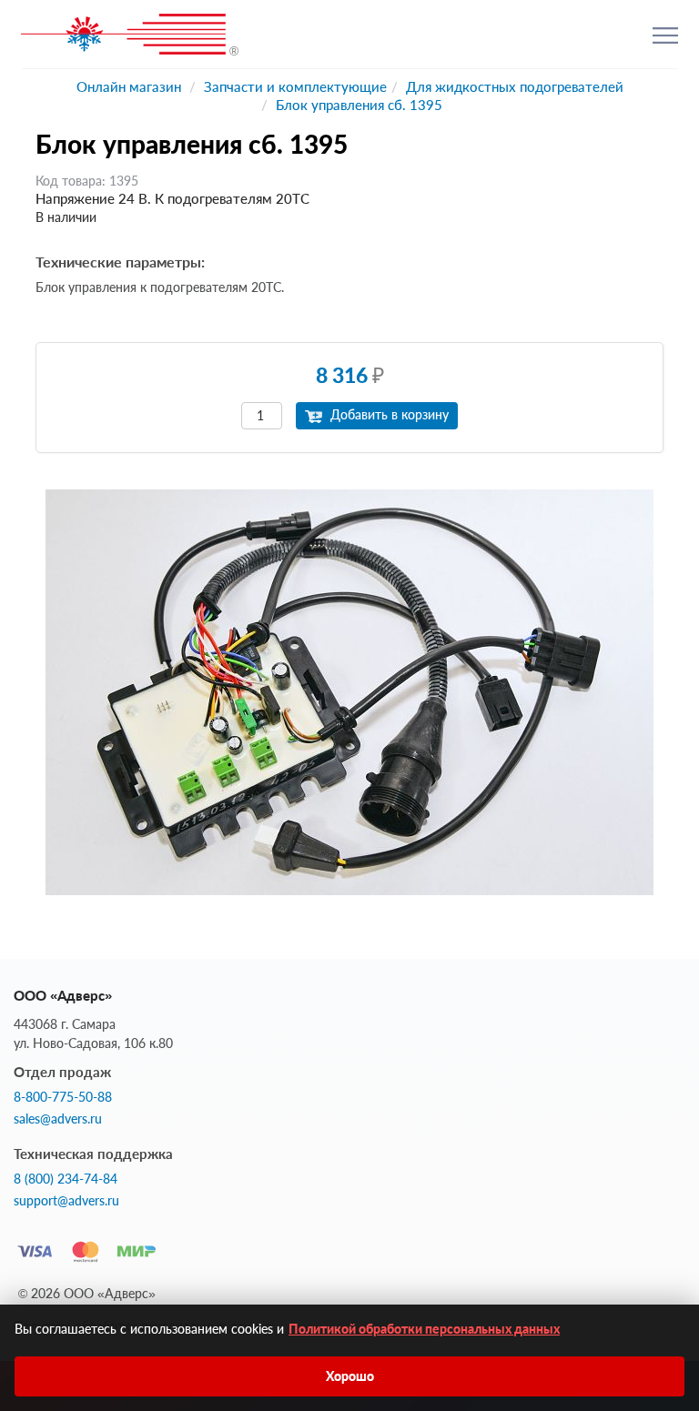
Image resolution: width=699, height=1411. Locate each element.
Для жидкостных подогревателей (514, 86)
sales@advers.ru (58, 1119)
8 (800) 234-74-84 (65, 1179)
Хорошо (350, 1376)
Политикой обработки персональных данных (424, 1328)
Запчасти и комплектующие (295, 86)
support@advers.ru (66, 1200)
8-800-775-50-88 (63, 1097)
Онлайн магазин (128, 86)
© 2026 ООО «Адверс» (87, 1293)
